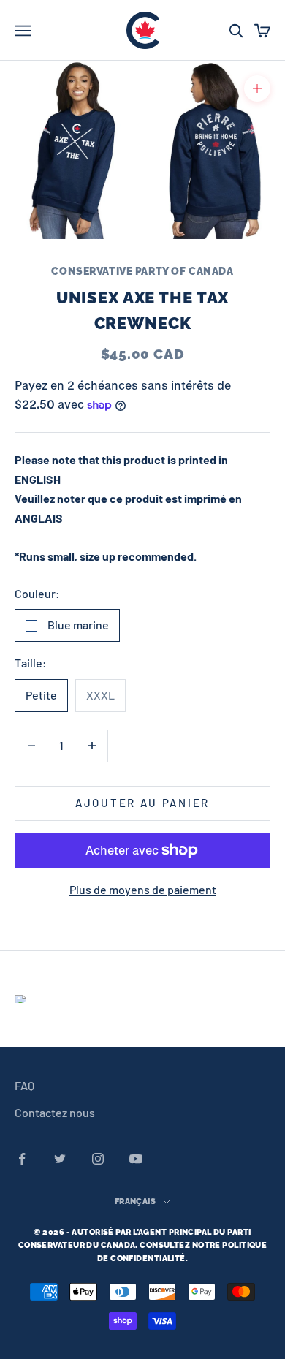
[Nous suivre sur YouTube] (136, 1158)
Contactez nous (55, 1112)
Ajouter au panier (142, 802)
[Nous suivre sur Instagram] (98, 1158)
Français (135, 1201)
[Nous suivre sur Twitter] (60, 1158)
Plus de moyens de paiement (142, 889)
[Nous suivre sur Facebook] (22, 1158)
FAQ (24, 1085)
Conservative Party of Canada (142, 271)
